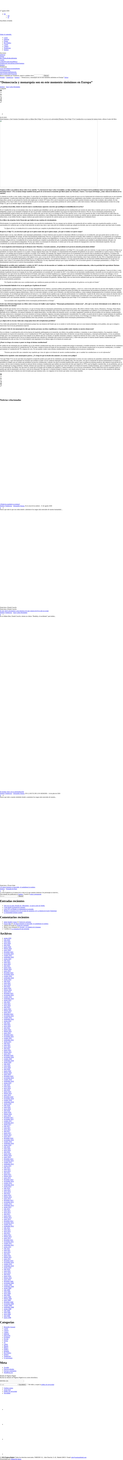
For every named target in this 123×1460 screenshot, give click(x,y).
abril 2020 (7, 1069)
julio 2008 (7, 1311)
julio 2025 (7, 960)
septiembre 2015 (9, 1164)
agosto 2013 (7, 1207)
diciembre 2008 (8, 1302)
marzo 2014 (7, 1195)
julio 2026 (7, 940)
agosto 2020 (7, 1062)
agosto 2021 (7, 1042)
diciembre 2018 (8, 1097)
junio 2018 (7, 1107)
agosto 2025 (7, 959)
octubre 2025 (8, 955)
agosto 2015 (7, 1166)
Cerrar (6, 38)
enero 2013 (7, 1219)
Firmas (6, 41)
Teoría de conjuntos (25, 922)
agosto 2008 (7, 1309)
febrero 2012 (8, 1236)
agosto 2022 (7, 1021)
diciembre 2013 (8, 1200)
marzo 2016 (7, 1154)
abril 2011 (7, 1254)
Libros (11, 61)
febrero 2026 (8, 948)
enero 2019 (7, 1095)
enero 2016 (7, 1157)
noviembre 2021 (9, 1036)
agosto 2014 (7, 1186)
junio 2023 (7, 1004)
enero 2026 (7, 950)
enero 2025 (7, 971)
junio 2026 (7, 941)
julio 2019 (7, 1085)
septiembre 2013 (9, 1205)
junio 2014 (7, 1190)
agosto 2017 (7, 1124)
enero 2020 (7, 1074)
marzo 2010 (7, 1276)
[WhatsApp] (61, 96)
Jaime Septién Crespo (10, 922)
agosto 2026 (7, 938)
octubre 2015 (8, 1162)
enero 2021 (7, 1054)
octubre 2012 (8, 1224)
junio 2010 (7, 1271)
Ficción (7, 61)
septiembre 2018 (9, 1102)
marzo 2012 (7, 1235)
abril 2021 (7, 1048)
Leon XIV (3, 68)
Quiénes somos (8, 1388)
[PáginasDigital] (18, 31)
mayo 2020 (7, 1067)
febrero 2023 (8, 1010)
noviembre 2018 (9, 1098)
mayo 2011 (7, 1252)
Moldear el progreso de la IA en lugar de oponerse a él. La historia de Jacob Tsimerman (30, 911)
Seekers (6, 50)
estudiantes (16, 68)
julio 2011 (7, 1248)
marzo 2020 (7, 1071)
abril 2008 (7, 1316)
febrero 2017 (8, 1135)
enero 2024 (7, 991)
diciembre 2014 (8, 1179)
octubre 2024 (8, 976)
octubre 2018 (8, 1100)
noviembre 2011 (9, 1242)
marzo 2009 (7, 1297)
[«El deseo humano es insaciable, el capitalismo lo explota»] (61, 884)
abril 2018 (7, 1110)
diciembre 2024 (8, 973)
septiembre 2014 (9, 1185)
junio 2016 (7, 1148)
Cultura (6, 46)
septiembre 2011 (9, 1245)
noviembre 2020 (9, 1057)
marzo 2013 (7, 1216)
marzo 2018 (7, 1112)
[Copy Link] (61, 102)
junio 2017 (7, 1128)
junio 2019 (7, 1086)
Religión (14, 58)
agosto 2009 (7, 1288)
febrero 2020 (8, 1073)
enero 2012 (7, 1238)
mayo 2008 (7, 1314)
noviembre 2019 (9, 1078)
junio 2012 (7, 1229)
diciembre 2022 (8, 1014)
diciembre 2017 (8, 1117)
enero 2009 (7, 1300)
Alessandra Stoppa (18, 506)
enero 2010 (7, 1279)
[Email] (61, 100)
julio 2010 (7, 1269)
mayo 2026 (7, 943)
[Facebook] (61, 90)
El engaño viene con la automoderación (12, 792)
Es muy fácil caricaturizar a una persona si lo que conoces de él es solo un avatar (24, 611)
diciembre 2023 (8, 993)
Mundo (6, 1346)
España (8, 74)
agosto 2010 (7, 1267)
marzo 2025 (7, 967)
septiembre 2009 (9, 1286)
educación (3, 74)
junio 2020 (7, 1066)
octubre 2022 (8, 1017)
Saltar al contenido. (6, 34)
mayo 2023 (7, 1005)
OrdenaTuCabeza (16, 1459)
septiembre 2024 (9, 978)
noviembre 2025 (9, 954)
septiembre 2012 (9, 1226)
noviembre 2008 (9, 1304)
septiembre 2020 (9, 1060)
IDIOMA (3, 1381)
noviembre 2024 (9, 974)
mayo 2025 (7, 964)
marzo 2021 (7, 1050)
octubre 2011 (8, 1243)
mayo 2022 (7, 1026)
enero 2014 (7, 1198)
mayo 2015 (7, 1171)
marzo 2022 (7, 1029)
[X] (61, 92)
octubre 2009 (8, 1285)
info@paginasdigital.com (78, 1457)
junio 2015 (7, 1169)
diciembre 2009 (8, 1281)
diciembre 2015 (8, 1159)
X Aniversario (8, 1358)
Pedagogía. (13, 72)
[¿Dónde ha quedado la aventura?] (61, 502)
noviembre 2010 (9, 1262)
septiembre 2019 (9, 1081)
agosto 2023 (7, 1000)
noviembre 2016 (9, 1140)
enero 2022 (7, 1033)
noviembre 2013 (9, 1202)
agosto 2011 (7, 1247)
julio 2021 (7, 1043)
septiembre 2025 (9, 957)
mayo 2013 (7, 1212)
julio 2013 (7, 1209)
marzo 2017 (7, 1133)
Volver (66, 77)
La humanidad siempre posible (13, 912)
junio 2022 (7, 1024)
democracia (9, 68)
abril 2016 (7, 1152)
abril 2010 (7, 1274)
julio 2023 (7, 1002)
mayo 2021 (7, 1047)
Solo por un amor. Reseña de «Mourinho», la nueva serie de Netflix (24, 905)
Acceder (6, 1367)
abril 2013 (7, 1214)
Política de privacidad (10, 1391)
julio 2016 (7, 1147)
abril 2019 (7, 1090)
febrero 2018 (8, 1114)
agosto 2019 (7, 1083)
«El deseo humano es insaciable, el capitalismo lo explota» (17, 887)
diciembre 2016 (8, 1138)
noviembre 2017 (9, 1119)
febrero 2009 (8, 1298)
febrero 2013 (8, 1217)
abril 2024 (7, 986)
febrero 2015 (8, 1176)
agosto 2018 (7, 1104)
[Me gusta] (1, 113)
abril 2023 (7, 1007)
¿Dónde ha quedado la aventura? (10, 504)
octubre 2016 (8, 1142)
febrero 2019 (8, 1093)
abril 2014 (7, 1193)
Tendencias (7, 48)
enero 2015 (7, 1178)
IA (19, 63)
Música (15, 61)
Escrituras (7, 1337)
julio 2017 (7, 1126)
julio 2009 (7, 1290)
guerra (2, 72)
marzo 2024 (7, 988)
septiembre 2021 (9, 1040)
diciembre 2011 (8, 1240)
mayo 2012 (7, 1231)
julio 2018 (7, 1105)
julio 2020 (7, 1064)
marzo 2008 (7, 1317)
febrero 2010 (8, 1278)
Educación (14, 63)
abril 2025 (7, 966)
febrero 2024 (8, 990)
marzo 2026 (7, 947)
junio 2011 (7, 1250)
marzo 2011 (7, 1255)
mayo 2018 (7, 1109)
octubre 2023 (8, 997)
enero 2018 (7, 1116)
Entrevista (7, 72)
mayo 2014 (7, 1192)
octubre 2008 (8, 1305)
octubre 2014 (8, 1183)
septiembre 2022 (9, 1019)
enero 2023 (7, 1012)
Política (9, 58)
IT (8, 17)
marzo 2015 (7, 1174)
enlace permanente (35, 894)
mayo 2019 (7, 1088)
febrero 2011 (8, 1257)
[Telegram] (61, 98)
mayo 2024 (7, 985)
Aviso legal (7, 1390)
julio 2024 (7, 981)
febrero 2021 (8, 1052)
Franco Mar (7, 923)
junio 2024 (7, 983)
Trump (3, 70)
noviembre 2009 (9, 1283)
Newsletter (7, 1393)
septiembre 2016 (9, 1143)
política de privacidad (47, 1384)
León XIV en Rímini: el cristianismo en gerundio (19, 909)
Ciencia (9, 63)
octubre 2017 (8, 1121)
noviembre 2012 (9, 1223)
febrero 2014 (8, 1197)
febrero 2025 (8, 969)
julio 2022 (7, 1023)
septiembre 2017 (9, 1123)
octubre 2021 (8, 1038)
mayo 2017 (7, 1129)
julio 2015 (7, 1167)
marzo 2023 (7, 1009)
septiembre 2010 (9, 1266)
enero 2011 (7, 1259)
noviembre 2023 (9, 995)
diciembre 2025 (8, 952)
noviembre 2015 (9, 1160)
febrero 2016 (8, 1155)
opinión (7, 70)
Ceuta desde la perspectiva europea (14, 907)
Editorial (6, 39)
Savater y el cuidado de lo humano (30, 927)
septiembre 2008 (9, 1307)
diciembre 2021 (8, 1035)
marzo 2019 (7, 1092)
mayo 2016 (7, 1150)
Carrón (6, 44)
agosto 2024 (7, 979)
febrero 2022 (8, 1031)
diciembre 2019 (8, 1076)
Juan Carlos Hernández (13, 87)
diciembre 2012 (8, 1221)
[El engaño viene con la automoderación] (61, 790)
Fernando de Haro (11, 889)
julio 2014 (7, 1188)
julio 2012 (7, 1228)
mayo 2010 (7, 1273)
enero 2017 (7, 1136)
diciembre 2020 (8, 1055)
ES (5, 14)
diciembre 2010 (8, 1261)
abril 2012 (7, 1233)
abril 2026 (7, 945)
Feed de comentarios (10, 1371)
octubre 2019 (8, 1079)
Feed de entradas (9, 1369)
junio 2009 (7, 1292)
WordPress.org (8, 1372)
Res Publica (7, 43)
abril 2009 (7, 1295)
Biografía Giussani (9, 1327)
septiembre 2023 (9, 998)
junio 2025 (7, 962)
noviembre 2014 (9, 1181)
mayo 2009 (7, 1293)
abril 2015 (7, 1173)
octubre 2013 (8, 1204)
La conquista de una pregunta (20, 929)
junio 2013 (7, 1210)
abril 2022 (7, 1028)
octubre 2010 (8, 1264)
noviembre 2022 (9, 1016)
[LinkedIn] (61, 94)
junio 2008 (7, 1312)
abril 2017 (7, 1131)
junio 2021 (7, 1045)
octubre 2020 (8, 1059)
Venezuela (14, 74)
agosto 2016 (7, 1145)
